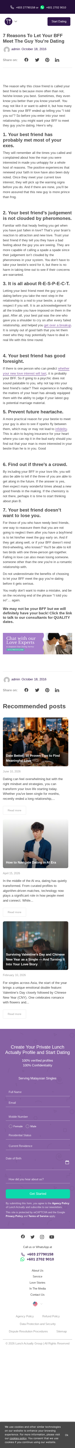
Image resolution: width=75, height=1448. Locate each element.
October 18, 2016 (34, 49)
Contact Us (37, 1294)
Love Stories (37, 1282)
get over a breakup (57, 325)
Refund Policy (51, 1316)
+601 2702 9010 (55, 7)
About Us (37, 1270)
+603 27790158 (40, 1254)
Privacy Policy (14, 1216)
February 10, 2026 (14, 975)
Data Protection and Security (38, 1324)
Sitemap (61, 1331)
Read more (14, 810)
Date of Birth (13, 1158)
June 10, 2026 (12, 771)
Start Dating (59, 21)
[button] (37, 1303)
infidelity (61, 429)
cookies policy (18, 1438)
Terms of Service (38, 1216)
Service (37, 1276)
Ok (66, 1435)
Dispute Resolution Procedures (28, 1331)
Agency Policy (60, 1203)
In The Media (37, 1288)
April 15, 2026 (11, 873)
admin (15, 49)
